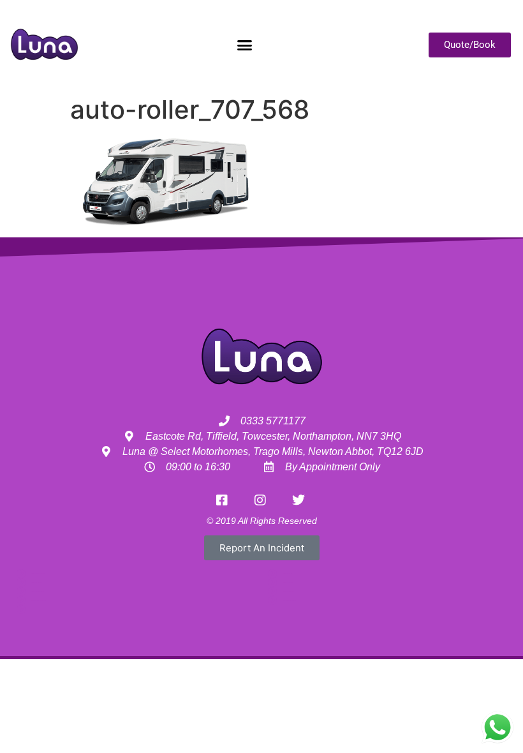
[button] (244, 45)
